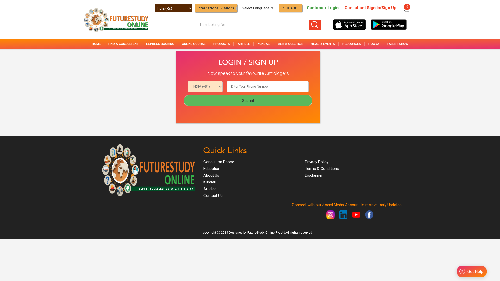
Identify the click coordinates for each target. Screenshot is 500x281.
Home (96, 44)
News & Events (323, 44)
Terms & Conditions (322, 168)
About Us (211, 175)
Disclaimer (314, 175)
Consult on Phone (218, 161)
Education (211, 168)
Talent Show (397, 44)
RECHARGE (290, 8)
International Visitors (215, 8)
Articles (209, 189)
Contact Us (213, 195)
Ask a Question (290, 44)
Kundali (209, 182)
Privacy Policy (316, 161)
